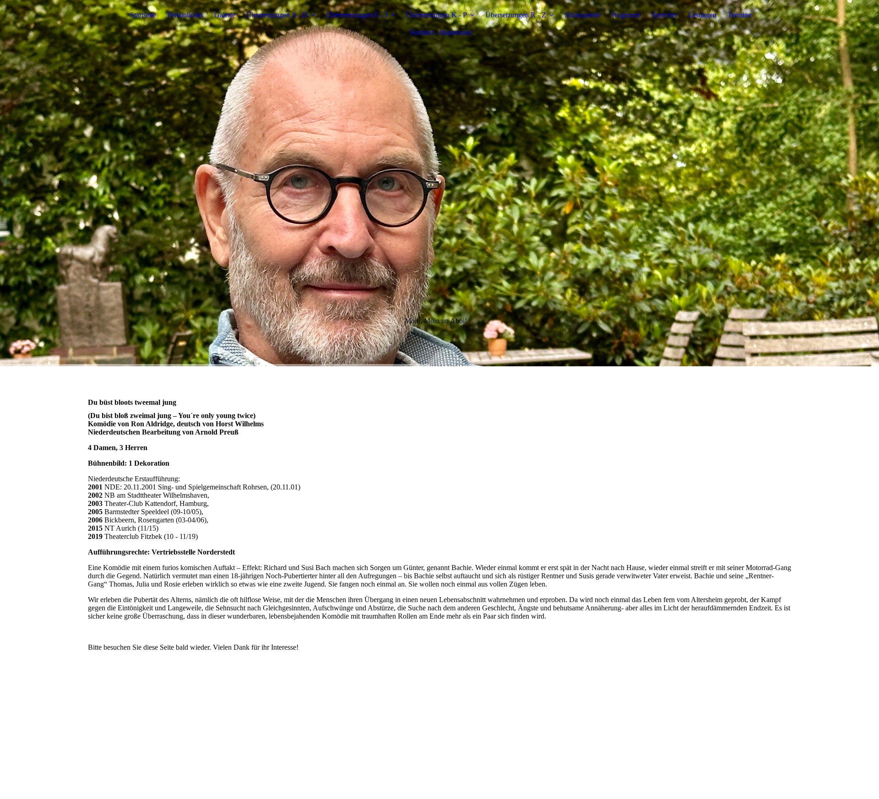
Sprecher (664, 15)
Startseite (143, 15)
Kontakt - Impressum (440, 32)
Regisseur (626, 15)
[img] (439, 183)
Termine (739, 15)
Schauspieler (582, 15)
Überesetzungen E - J (357, 15)
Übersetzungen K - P (436, 15)
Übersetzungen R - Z (515, 15)
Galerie (224, 15)
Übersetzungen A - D (277, 15)
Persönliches (185, 15)
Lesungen (702, 15)
